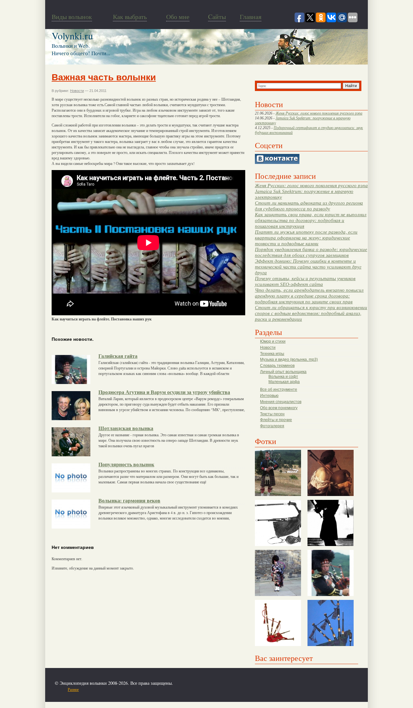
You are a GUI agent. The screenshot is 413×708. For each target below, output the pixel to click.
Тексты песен (272, 414)
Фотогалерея (272, 426)
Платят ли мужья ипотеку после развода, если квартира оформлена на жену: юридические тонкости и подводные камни (306, 237)
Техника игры (272, 353)
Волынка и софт (283, 376)
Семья (145, 689)
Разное (73, 689)
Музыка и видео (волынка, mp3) (289, 359)
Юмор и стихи (273, 341)
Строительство (127, 689)
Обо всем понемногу (278, 408)
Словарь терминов (277, 365)
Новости (268, 347)
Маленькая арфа (284, 381)
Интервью (269, 395)
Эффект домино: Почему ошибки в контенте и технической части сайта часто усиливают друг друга (308, 266)
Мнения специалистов (280, 402)
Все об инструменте (278, 389)
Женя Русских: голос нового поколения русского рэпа (319, 113)
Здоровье (89, 689)
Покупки (106, 689)
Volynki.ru (72, 35)
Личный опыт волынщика (283, 371)
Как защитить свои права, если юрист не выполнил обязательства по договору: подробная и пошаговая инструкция (311, 220)
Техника (159, 689)
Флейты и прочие (276, 420)
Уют (183, 689)
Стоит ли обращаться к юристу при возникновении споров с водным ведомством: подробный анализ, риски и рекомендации (311, 313)
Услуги (173, 689)
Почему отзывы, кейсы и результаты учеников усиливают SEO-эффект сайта (305, 281)
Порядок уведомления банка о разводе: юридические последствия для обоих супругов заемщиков (311, 252)
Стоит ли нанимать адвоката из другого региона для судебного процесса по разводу (309, 205)
